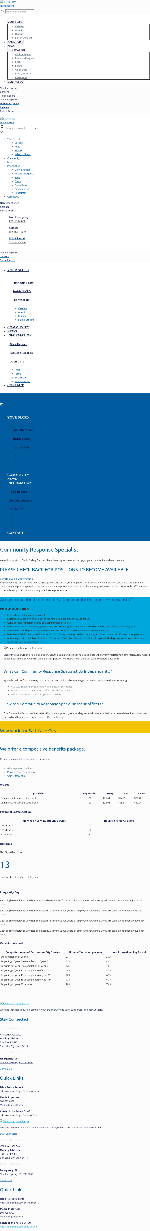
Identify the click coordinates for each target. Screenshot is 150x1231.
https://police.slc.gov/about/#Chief (19, 1115)
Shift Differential (16, 775)
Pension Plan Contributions (22, 772)
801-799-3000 (26, 1062)
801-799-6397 (7, 1101)
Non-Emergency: (9, 1062)
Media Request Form (11, 1105)
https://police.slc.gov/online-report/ (19, 1091)
